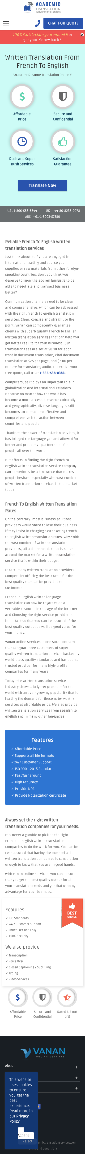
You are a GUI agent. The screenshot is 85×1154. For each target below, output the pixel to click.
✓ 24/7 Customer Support (23, 924)
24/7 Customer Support (32, 762)
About (10, 1066)
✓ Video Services (17, 979)
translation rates (48, 537)
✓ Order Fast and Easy (20, 930)
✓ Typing (11, 973)
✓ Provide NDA (22, 789)
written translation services (27, 337)
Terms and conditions (42, 1148)
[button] (6, 23)
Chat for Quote (63, 23)
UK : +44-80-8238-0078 (63, 211)
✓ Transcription (16, 955)
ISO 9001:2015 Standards (35, 769)
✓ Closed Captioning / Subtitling (28, 967)
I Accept (23, 1133)
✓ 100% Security (16, 936)
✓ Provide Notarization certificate (38, 795)
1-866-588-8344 (52, 373)
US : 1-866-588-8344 (22, 211)
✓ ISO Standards (17, 918)
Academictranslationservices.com (54, 1143)
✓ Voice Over (14, 961)
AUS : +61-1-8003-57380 (42, 217)
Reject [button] (27, 1141)
